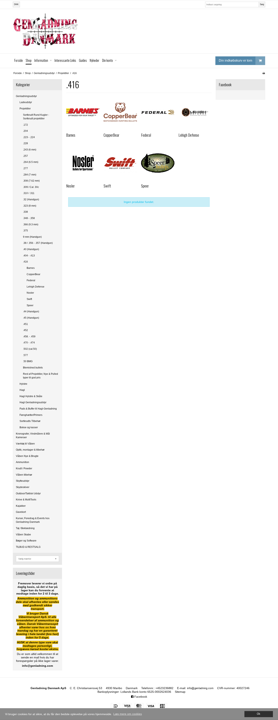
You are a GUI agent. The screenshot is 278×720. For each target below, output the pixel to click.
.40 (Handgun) (31, 249)
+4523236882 (164, 688)
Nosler (30, 292)
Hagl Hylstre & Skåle (31, 396)
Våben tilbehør (24, 474)
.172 (25, 124)
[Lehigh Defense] (195, 112)
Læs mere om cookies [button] (127, 714)
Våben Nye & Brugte (27, 456)
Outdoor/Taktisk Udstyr (28, 493)
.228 (25, 143)
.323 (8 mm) (29, 205)
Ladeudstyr (26, 102)
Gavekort (21, 512)
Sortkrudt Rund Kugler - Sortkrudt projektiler (36, 116)
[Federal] (157, 112)
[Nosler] (83, 163)
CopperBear (33, 274)
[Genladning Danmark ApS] (139, 31)
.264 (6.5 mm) (30, 162)
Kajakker (21, 505)
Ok (258, 713)
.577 (25, 355)
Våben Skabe (23, 534)
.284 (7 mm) (29, 174)
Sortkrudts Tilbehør (30, 421)
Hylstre (23, 383)
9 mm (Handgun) (32, 236)
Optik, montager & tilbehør (30, 449)
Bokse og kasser (29, 427)
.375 (25, 230)
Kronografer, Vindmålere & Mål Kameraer (33, 435)
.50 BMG (28, 361)
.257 (25, 156)
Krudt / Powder (24, 468)
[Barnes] (83, 112)
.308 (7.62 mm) (31, 180)
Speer (30, 305)
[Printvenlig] (263, 73)
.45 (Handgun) (31, 317)
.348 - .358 (29, 218)
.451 (25, 324)
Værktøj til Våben (25, 443)
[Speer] (157, 163)
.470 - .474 (29, 342)
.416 (25, 261)
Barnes (31, 268)
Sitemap (180, 691)
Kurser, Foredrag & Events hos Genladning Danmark (32, 520)
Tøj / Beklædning (25, 528)
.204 (25, 131)
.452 (25, 330)
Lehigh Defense (35, 286)
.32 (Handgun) (31, 199)
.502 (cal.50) (30, 348)
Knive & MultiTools (26, 499)
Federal (31, 280)
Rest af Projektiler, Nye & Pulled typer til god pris (40, 376)
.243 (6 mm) (29, 149)
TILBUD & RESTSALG (28, 547)
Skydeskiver (22, 487)
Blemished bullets (33, 367)
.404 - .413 (29, 255)
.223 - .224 (29, 137)
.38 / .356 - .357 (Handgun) (38, 243)
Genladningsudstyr (26, 96)
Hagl (22, 390)
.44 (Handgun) (31, 311)
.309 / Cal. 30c (31, 187)
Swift (29, 299)
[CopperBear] (120, 112)
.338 (25, 211)
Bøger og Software (26, 540)
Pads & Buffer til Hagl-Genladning (38, 408)
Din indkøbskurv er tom (235, 60)
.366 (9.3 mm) (30, 224)
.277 (25, 168)
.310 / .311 (28, 193)
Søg (262, 4)
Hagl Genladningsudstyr (33, 402)
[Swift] (120, 163)
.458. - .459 (29, 336)
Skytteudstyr (22, 480)
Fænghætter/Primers (31, 415)
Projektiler (25, 108)
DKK (16, 4)
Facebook (140, 696)
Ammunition (22, 462)
